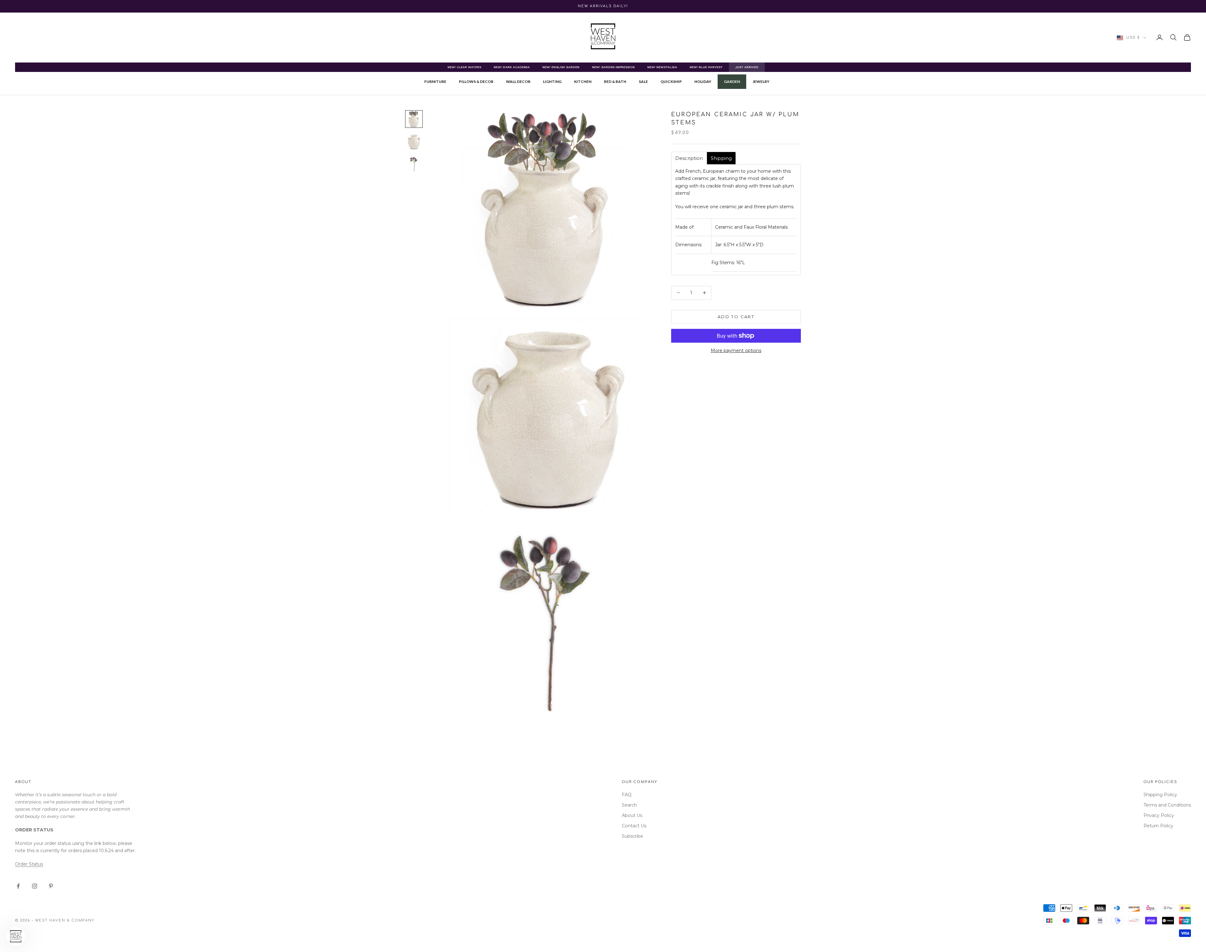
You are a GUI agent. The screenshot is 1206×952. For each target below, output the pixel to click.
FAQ (627, 794)
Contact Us (634, 826)
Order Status (29, 864)
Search (629, 805)
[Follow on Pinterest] (51, 886)
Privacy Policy (1159, 815)
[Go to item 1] (414, 119)
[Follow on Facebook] (18, 886)
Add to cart (736, 316)
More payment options (736, 350)
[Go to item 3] (414, 164)
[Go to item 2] (414, 141)
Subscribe (632, 836)
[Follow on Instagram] (34, 886)
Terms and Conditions (1167, 805)
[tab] (689, 158)
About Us (632, 815)
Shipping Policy (1160, 794)
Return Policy (1158, 826)
